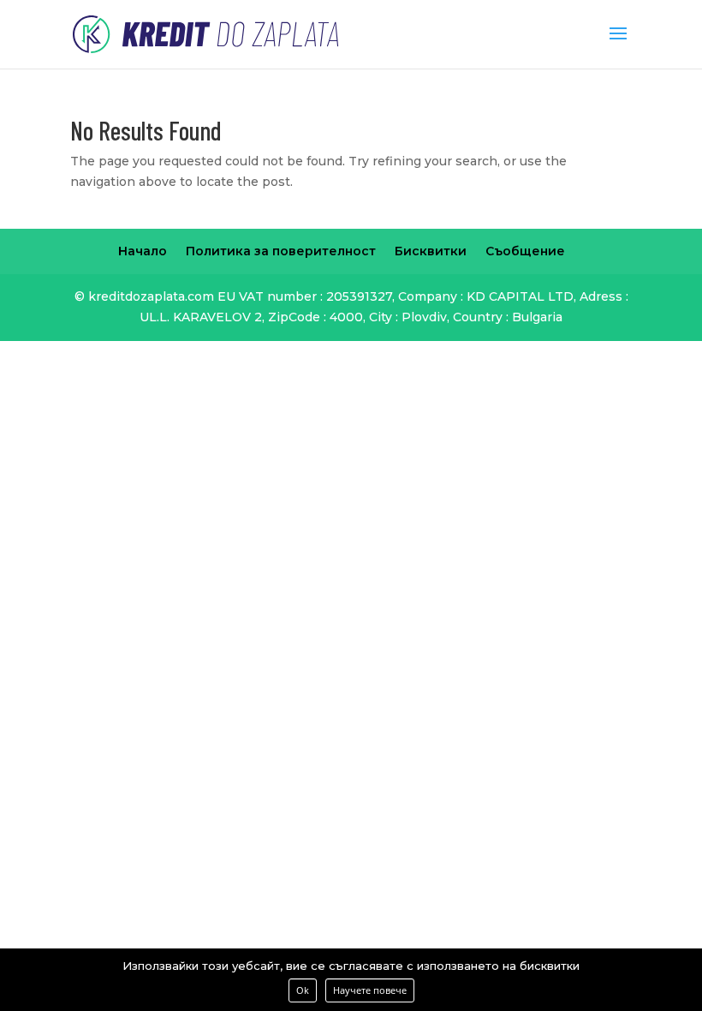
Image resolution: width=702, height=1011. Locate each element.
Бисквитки (431, 251)
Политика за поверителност (281, 251)
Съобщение (525, 251)
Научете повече (370, 990)
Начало (142, 251)
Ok (302, 990)
